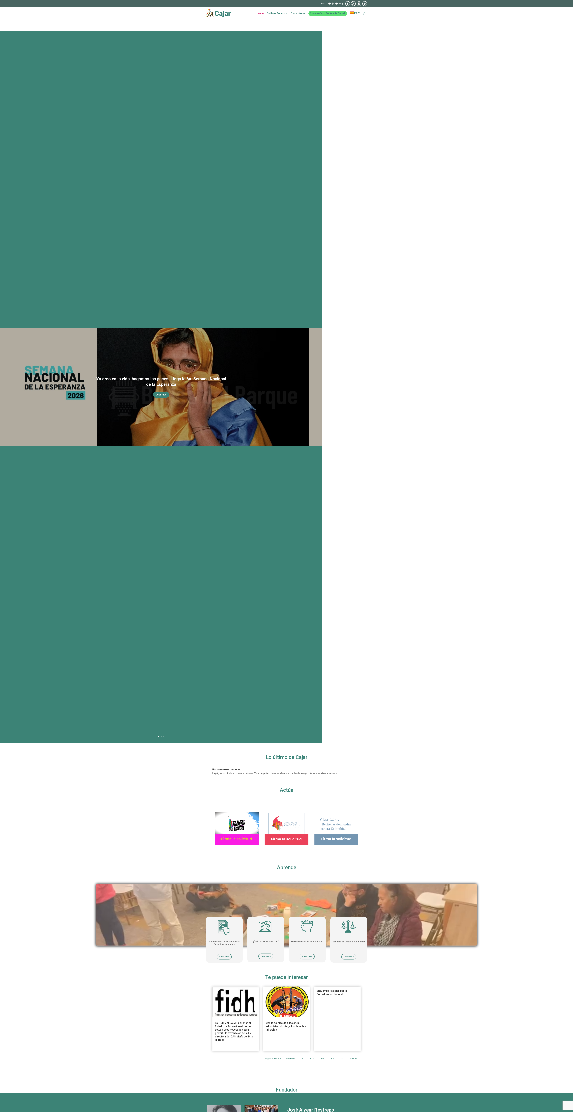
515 (332, 1058)
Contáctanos (298, 13)
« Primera (290, 1058)
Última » (353, 1058)
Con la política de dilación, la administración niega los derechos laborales (286, 1026)
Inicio (261, 13)
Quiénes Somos (276, 13)
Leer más (161, 394)
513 (312, 1058)
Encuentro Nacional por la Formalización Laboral (332, 992)
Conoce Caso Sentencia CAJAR (327, 13)
